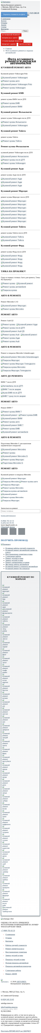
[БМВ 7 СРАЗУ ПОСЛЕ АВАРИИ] (13, 396)
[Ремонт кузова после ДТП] (13, 160)
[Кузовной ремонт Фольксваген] (15, 157)
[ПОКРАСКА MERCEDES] (10, 482)
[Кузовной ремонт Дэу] (6, 706)
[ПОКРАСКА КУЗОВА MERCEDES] (13, 367)
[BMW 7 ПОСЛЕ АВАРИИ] (11, 389)
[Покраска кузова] (9, 290)
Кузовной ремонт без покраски (17, 568)
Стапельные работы (12, 41)
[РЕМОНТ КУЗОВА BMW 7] (11, 412)
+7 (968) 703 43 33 (8, 930)
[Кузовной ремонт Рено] (6, 785)
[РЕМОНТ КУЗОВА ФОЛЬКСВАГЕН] (14, 122)
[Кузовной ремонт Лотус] (6, 662)
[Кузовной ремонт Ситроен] (6, 832)
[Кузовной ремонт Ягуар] (6, 809)
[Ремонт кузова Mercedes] (12, 309)
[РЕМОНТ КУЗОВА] (8, 283)
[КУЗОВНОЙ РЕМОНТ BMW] (11, 107)
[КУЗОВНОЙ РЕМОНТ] (24, 283)
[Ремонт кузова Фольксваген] (13, 122)
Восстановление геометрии (16, 952)
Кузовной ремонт (11, 35)
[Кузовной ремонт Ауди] (11, 179)
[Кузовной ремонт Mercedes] (13, 450)
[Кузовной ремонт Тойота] (12, 237)
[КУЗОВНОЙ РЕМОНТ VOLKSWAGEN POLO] (16, 84)
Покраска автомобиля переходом (18, 966)
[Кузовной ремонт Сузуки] (6, 840)
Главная (8, 49)
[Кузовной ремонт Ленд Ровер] (6, 631)
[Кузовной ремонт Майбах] (6, 880)
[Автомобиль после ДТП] (12, 386)
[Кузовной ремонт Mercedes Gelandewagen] (20, 357)
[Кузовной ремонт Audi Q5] (12, 331)
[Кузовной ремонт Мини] (6, 856)
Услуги (3, 21)
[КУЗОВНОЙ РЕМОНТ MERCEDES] (13, 449)
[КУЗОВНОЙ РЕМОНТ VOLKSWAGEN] (14, 78)
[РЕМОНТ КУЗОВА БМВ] (10, 103)
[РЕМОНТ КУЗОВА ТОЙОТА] (11, 141)
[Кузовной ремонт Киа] (6, 722)
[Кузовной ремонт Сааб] (6, 864)
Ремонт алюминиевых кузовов (17, 562)
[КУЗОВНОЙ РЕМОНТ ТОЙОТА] (12, 237)
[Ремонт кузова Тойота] (11, 141)
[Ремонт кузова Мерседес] (12, 460)
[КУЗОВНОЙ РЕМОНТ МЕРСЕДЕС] (13, 201)
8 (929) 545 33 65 (7, 999)
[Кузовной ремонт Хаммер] (6, 872)
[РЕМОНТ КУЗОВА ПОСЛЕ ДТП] (13, 160)
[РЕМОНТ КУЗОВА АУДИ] (10, 338)
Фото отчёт (25, 44)
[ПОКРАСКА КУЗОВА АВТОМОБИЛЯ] (14, 491)
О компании (5, 19)
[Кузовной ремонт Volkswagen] (14, 78)
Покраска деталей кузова (15, 959)
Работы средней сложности (16, 945)
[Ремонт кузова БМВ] (10, 103)
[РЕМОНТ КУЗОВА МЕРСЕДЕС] (12, 460)
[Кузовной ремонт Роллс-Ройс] (6, 905)
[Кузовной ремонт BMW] (11, 107)
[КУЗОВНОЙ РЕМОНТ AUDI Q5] (12, 331)
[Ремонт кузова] (8, 284)
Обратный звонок (8, 527)
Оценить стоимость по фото (14, 14)
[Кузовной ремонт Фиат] (6, 655)
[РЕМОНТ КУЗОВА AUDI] (10, 335)
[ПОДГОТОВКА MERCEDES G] (12, 463)
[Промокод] (6, 544)
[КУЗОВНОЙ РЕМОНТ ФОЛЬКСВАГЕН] (15, 156)
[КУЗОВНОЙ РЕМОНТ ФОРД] (11, 256)
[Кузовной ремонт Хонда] (6, 793)
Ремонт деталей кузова (14, 558)
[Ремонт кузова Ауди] (10, 338)
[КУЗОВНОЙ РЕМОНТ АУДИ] (11, 179)
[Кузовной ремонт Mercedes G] (14, 456)
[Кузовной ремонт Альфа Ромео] (6, 672)
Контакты (5, 29)
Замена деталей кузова (14, 560)
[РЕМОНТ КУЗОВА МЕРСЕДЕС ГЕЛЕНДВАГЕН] (18, 364)
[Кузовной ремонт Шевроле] (6, 730)
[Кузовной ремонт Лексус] (6, 639)
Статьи (3, 27)
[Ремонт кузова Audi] (10, 335)
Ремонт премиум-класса (14, 949)
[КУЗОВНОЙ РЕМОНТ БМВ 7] (12, 425)
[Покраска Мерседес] (10, 360)
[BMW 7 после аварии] (11, 389)
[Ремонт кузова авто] (10, 81)
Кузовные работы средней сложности (20, 548)
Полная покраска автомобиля (16, 963)
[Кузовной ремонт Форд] (11, 256)
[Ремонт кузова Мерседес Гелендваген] (18, 364)
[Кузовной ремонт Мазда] (6, 777)
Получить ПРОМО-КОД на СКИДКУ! (16, 1031)
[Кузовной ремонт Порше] (6, 647)
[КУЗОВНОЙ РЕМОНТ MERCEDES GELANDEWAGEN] (20, 357)
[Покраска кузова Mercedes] (13, 367)
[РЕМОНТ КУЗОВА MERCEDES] (12, 309)
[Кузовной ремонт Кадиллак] (6, 848)
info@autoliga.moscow (9, 1007)
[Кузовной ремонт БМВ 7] (12, 425)
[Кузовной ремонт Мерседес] (13, 201)
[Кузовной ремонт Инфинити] (6, 824)
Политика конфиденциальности (8, 515)
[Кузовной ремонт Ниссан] (6, 714)
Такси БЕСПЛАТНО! (9, 1029)
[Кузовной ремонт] (25, 284)
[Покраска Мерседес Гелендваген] (16, 371)
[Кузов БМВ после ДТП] (11, 393)
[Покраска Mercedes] (10, 482)
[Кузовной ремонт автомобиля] (14, 432)
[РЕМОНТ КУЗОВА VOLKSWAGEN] (13, 88)
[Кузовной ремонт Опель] (6, 745)
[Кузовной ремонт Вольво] (6, 698)
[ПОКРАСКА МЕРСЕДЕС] (10, 360)
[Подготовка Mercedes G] (12, 463)
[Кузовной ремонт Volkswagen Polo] (16, 84)
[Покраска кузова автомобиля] (14, 491)
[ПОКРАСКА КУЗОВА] (9, 290)
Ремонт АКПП (8, 44)
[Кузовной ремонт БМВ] (6, 599)
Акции (3, 25)
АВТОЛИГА (21, 982)
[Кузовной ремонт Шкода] (6, 769)
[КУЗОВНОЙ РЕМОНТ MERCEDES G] (14, 456)
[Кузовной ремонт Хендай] (6, 738)
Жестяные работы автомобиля (17, 564)
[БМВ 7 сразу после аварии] (13, 396)
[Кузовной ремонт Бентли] (6, 690)
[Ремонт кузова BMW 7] (11, 412)
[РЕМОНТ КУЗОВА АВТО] (10, 81)
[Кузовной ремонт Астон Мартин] (6, 682)
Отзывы (4, 23)
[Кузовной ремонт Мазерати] (6, 888)
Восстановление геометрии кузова (18, 554)
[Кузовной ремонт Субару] (6, 801)
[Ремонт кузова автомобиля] (13, 287)
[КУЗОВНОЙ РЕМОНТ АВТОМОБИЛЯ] (14, 432)
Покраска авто (10, 38)
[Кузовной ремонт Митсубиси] (6, 761)
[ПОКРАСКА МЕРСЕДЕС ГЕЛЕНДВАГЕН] (16, 370)
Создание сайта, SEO (9, 1009)
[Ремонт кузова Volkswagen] (13, 88)
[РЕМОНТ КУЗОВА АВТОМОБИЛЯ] (13, 287)
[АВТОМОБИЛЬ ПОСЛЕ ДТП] (12, 386)
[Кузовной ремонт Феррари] (6, 895)
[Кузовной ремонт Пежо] (6, 816)
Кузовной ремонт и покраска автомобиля (21, 566)
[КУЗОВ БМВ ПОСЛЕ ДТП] (11, 393)
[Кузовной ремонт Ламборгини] (7, 911)
